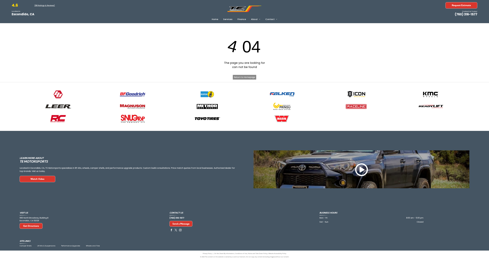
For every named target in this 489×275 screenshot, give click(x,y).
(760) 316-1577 (466, 14)
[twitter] (176, 230)
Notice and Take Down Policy (257, 253)
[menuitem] (215, 19)
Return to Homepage (244, 77)
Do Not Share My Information (224, 253)
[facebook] (171, 230)
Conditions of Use (241, 253)
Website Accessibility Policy (277, 253)
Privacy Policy (207, 253)
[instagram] (180, 230)
